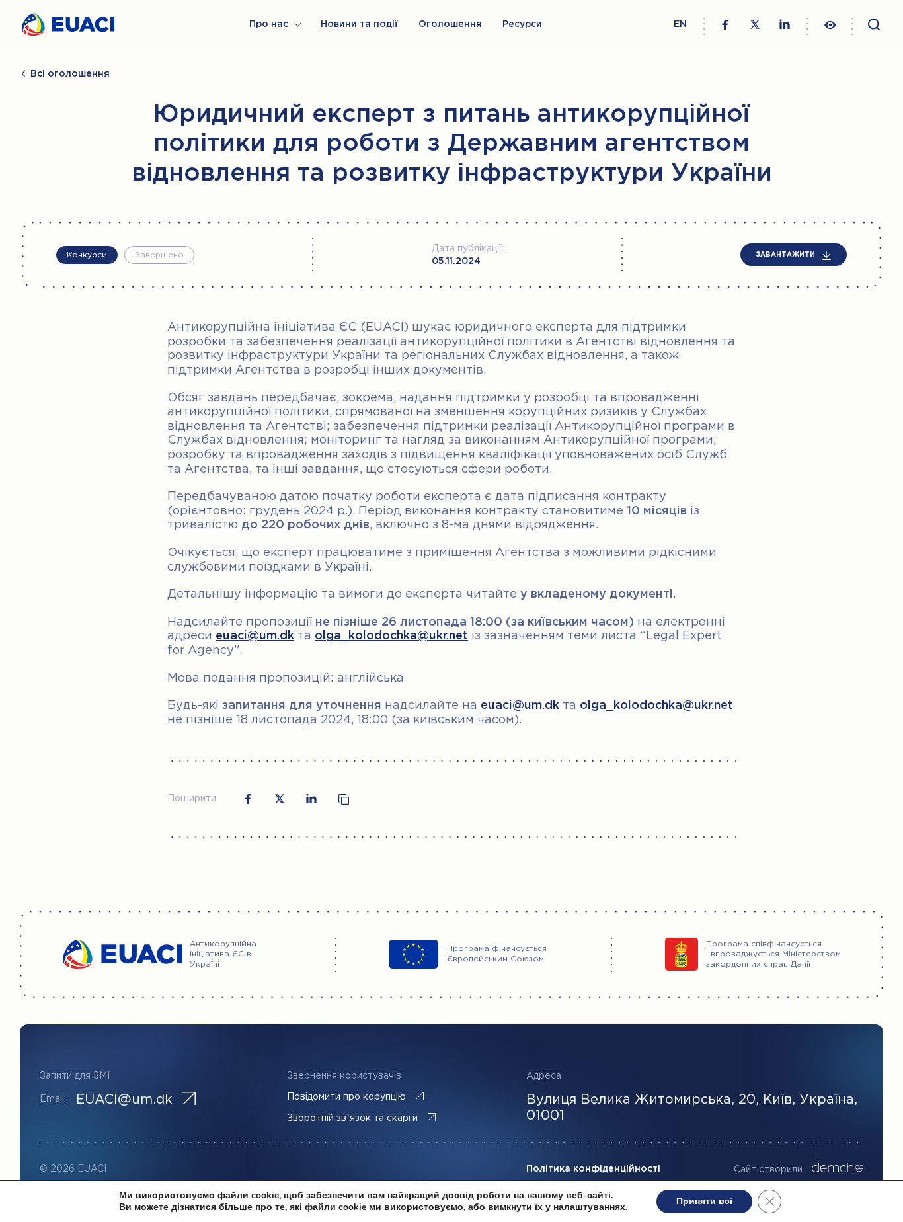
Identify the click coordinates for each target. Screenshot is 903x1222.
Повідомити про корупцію (346, 1097)
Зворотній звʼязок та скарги (352, 1118)
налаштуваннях (589, 1207)
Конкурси (87, 255)
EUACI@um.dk (124, 1100)
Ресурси (522, 24)
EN (680, 24)
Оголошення (450, 24)
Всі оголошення (70, 74)
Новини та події (359, 24)
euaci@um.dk (255, 636)
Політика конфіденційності (593, 1169)
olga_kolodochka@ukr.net (391, 636)
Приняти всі (704, 1201)
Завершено (159, 255)
